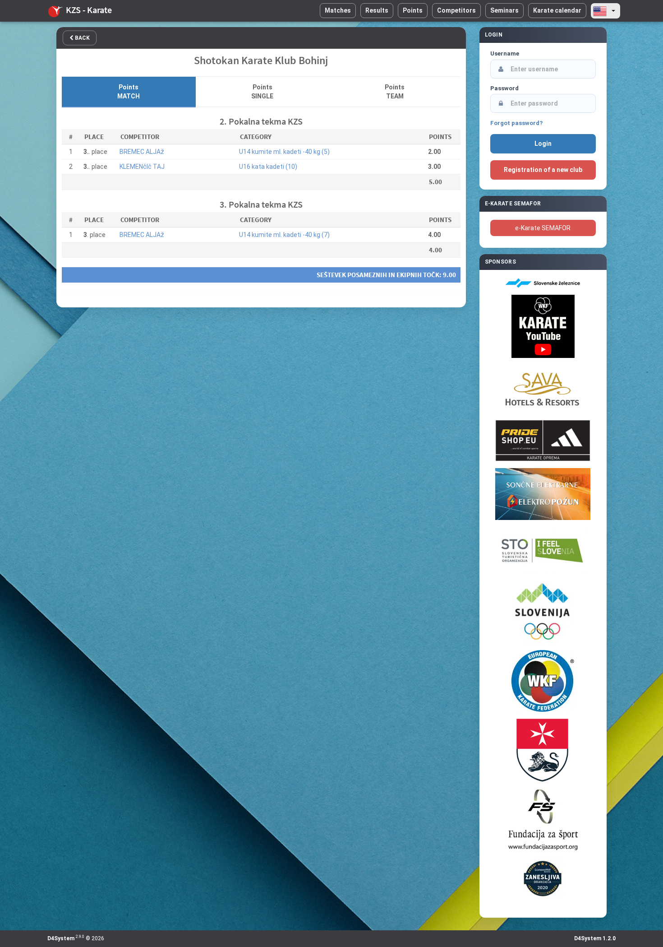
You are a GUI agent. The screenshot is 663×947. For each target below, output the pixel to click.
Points (413, 10)
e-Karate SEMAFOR (543, 228)
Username (504, 53)
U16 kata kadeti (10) (268, 166)
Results (376, 10)
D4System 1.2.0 (595, 938)
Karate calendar (557, 10)
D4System (60, 938)
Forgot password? (516, 123)
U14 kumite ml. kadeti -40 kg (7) (284, 234)
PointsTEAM (395, 92)
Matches (338, 10)
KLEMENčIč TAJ (142, 166)
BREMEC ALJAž (142, 151)
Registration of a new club (543, 169)
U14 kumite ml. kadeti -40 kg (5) (284, 151)
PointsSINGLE (262, 92)
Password (504, 88)
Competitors (456, 10)
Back (82, 38)
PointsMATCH (128, 92)
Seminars (504, 10)
